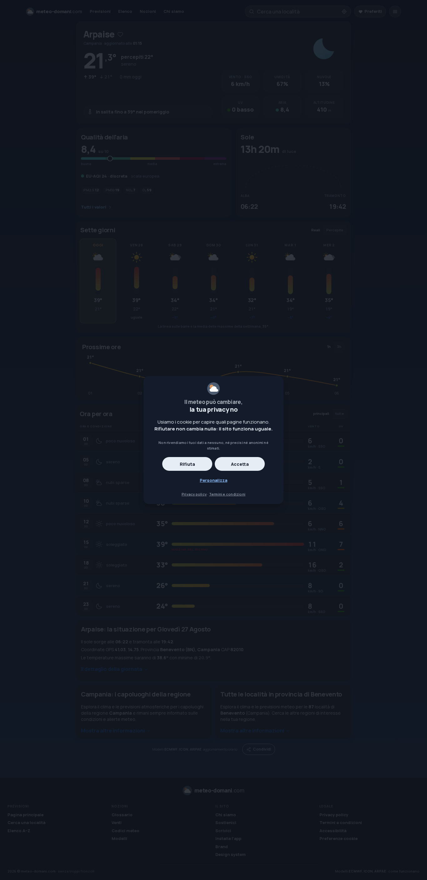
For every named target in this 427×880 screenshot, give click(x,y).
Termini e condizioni (227, 494)
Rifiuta (187, 464)
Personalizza (213, 480)
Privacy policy (194, 494)
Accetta (240, 464)
